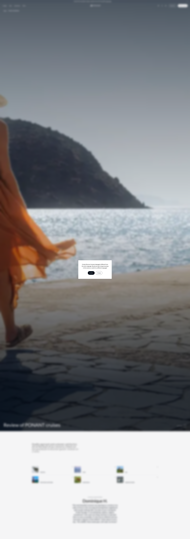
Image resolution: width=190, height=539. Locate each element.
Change (99, 273)
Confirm (91, 273)
